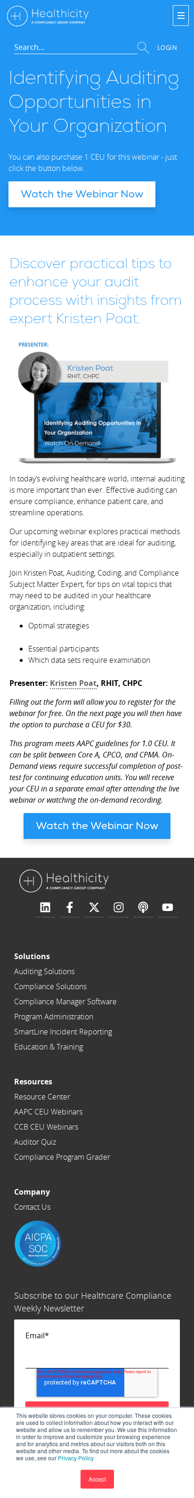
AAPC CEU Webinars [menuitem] (48, 1112)
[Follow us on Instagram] (118, 908)
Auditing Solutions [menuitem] (44, 971)
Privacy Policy (76, 1458)
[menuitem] (65, 956)
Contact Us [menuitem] (32, 1207)
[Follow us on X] (94, 908)
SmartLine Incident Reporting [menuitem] (63, 1031)
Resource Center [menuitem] (42, 1096)
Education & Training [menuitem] (48, 1047)
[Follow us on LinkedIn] (45, 908)
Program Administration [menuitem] (53, 1016)
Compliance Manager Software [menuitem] (65, 1001)
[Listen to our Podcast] (143, 908)
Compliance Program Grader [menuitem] (62, 1157)
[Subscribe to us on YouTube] (167, 908)
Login (167, 47)
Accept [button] (97, 1479)
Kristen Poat (73, 683)
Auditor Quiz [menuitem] (35, 1142)
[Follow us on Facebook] (69, 908)
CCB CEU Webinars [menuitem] (46, 1127)
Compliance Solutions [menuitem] (50, 986)
